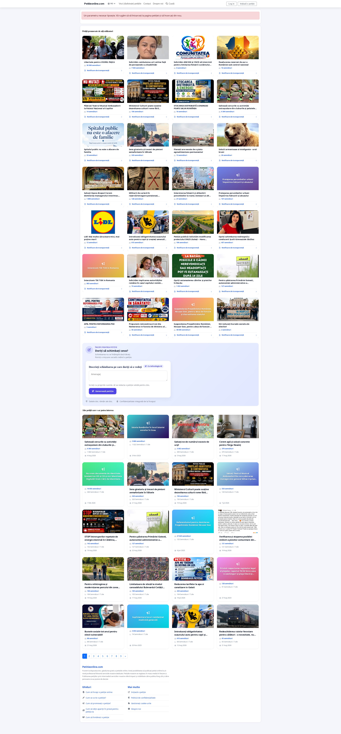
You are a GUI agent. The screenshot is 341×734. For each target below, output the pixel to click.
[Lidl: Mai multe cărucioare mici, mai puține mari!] (103, 230)
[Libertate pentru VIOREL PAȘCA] (103, 55)
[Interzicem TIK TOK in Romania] (103, 273)
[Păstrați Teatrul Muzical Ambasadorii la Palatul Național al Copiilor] (103, 99)
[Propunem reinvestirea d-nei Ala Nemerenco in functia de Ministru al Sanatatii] (148, 318)
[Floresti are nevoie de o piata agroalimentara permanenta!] (193, 143)
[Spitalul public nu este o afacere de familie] (103, 143)
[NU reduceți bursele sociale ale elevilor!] (238, 318)
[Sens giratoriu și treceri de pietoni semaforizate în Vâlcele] (148, 143)
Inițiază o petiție (247, 4)
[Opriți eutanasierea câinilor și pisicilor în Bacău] (193, 274)
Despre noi (158, 4)
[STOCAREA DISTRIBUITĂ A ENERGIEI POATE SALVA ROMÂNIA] (193, 99)
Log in (231, 4)
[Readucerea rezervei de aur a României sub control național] (238, 56)
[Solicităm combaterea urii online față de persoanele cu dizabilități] (148, 56)
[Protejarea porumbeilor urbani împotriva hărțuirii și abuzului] (238, 187)
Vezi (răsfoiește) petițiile (130, 4)
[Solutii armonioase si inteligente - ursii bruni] (238, 143)
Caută (171, 4)
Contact (147, 4)
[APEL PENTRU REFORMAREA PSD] (103, 316)
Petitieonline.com (94, 3)
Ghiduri (86, 687)
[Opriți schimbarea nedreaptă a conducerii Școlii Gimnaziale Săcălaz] (238, 230)
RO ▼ (113, 4)
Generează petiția (104, 391)
